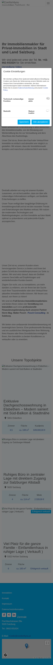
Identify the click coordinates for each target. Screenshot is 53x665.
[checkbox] (48, 98)
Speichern (24, 122)
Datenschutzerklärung (26, 88)
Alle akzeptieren (40, 122)
